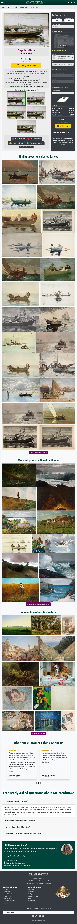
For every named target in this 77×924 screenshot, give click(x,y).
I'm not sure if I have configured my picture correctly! (23, 833)
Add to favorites (35, 139)
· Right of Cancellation (8, 898)
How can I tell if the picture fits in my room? (20, 820)
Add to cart (64, 126)
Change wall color (17, 143)
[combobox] (63, 26)
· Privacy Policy (7, 896)
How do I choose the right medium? (17, 827)
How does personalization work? (16, 801)
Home (3, 7)
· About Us (5, 903)
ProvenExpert (18, 775)
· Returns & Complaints (9, 901)
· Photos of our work (33, 896)
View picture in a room (36, 143)
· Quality (30, 894)
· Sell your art (31, 892)
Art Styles (9, 7)
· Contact (5, 889)
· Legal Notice (6, 892)
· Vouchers (30, 898)
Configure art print (27, 65)
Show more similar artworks (38, 452)
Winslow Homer (24, 7)
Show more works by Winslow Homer (38, 604)
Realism (16, 7)
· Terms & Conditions (8, 894)
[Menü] (2, 2)
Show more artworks (38, 733)
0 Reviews (30, 147)
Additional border (56, 24)
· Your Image (31, 889)
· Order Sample (31, 901)
